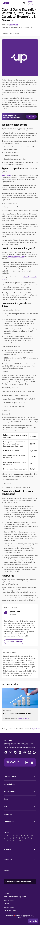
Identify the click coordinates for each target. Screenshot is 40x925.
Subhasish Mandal (24, 718)
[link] (20, 704)
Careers (6, 904)
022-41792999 (11, 747)
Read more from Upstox (14, 641)
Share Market (24, 729)
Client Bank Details (10, 911)
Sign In (30, 3)
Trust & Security (9, 900)
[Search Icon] (25, 3)
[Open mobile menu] (36, 3)
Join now (31, 116)
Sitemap (6, 893)
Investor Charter (9, 907)
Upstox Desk (13, 25)
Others (21, 841)
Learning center (13, 729)
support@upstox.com (28, 747)
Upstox (20, 917)
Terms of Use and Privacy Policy (15, 897)
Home (4, 729)
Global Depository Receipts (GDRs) (17, 714)
